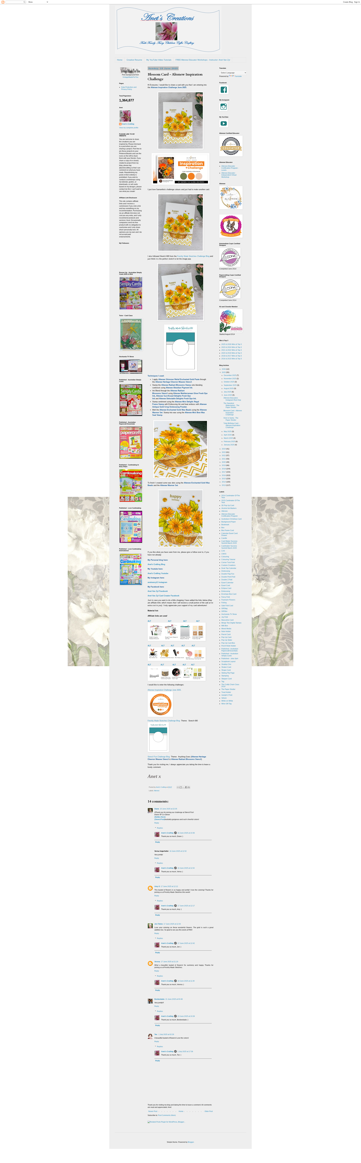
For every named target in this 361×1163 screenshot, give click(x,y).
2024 (224, 449)
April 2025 (228, 435)
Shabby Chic (226, 664)
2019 (224, 465)
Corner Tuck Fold (228, 562)
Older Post (209, 1111)
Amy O (157, 886)
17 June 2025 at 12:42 (186, 943)
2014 (224, 482)
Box (222, 528)
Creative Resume (134, 60)
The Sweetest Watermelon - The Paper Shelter (231, 405)
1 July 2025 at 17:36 (185, 1052)
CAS (223, 551)
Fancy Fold (225, 597)
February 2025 (229, 442)
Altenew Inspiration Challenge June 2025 (164, 690)
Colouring (225, 557)
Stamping (225, 676)
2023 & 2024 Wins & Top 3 (231, 347)
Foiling (224, 603)
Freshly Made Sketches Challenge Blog (193, 256)
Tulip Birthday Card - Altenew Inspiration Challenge (232, 425)
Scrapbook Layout (228, 661)
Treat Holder (226, 692)
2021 (224, 459)
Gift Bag (224, 608)
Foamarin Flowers (228, 600)
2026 (224, 369)
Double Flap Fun (227, 574)
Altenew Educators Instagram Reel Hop (232, 399)
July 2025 (228, 392)
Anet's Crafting (167, 833)
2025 (224, 372)
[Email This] (178, 787)
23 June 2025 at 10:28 (186, 1016)
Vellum (224, 698)
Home (119, 60)
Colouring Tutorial (228, 559)
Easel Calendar (227, 583)
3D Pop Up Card (227, 505)
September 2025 (230, 385)
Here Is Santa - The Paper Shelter (231, 419)
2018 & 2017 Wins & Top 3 (231, 356)
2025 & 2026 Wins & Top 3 (231, 344)
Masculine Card (227, 620)
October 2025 (229, 382)
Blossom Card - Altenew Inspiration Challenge (233, 413)
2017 (224, 472)
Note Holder (226, 631)
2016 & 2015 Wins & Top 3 (231, 359)
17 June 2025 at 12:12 (169, 886)
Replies (160, 828)
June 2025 (228, 395)
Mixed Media (226, 629)
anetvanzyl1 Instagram (157, 582)
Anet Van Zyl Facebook (158, 591)
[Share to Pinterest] (188, 787)
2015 (224, 479)
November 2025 (230, 379)
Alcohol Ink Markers (228, 508)
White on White (227, 701)
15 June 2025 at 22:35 (168, 809)
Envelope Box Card (228, 594)
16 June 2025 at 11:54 (186, 868)
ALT (150, 621)
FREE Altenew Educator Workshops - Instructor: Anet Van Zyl (203, 60)
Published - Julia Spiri (229, 659)
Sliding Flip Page (228, 673)
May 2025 (228, 431)
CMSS (223, 554)
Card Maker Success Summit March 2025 (229, 542)
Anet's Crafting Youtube (158, 573)
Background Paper (228, 522)
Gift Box (224, 611)
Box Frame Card (227, 530)
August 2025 (229, 388)
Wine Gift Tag (226, 704)
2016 (224, 475)
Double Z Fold (226, 580)
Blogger (191, 1142)
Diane (156, 809)
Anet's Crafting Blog (156, 564)
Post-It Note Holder (228, 646)
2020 (224, 462)
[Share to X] (183, 787)
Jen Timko (158, 924)
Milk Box (224, 626)
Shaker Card (226, 667)
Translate (238, 76)
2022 (224, 455)
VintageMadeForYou (130, 77)
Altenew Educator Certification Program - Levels (230, 168)
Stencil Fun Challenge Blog (159, 757)
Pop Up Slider (226, 640)
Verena (157, 962)
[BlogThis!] (180, 787)
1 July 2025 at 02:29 (166, 1034)
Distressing (225, 571)
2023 (224, 452)
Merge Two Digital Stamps (231, 623)
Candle (224, 538)
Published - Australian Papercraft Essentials (229, 650)
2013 (224, 485)
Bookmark (225, 525)
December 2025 (230, 375)
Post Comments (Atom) (167, 1115)
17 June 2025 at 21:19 (169, 962)
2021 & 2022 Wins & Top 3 (231, 350)
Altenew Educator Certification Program (229, 515)
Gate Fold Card (227, 606)
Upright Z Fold (226, 695)
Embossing (225, 591)
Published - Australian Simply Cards (229, 655)
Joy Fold (224, 617)
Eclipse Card (226, 588)
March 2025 (228, 438)
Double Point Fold (228, 577)
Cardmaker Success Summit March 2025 (229, 547)
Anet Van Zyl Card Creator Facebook (163, 596)
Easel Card (225, 585)
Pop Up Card (226, 637)
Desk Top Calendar (228, 568)
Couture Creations (228, 565)
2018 (224, 469)
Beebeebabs (159, 999)
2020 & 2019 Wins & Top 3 (231, 353)
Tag (222, 682)
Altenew (156, 790)
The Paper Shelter (228, 689)
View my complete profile (128, 128)
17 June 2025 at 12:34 (172, 924)
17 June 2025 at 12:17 (186, 906)
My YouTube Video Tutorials (158, 60)
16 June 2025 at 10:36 (186, 833)
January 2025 (229, 445)
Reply (156, 823)
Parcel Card (226, 634)
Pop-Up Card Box (228, 643)
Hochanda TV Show (229, 614)
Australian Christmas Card (231, 519)
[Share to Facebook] (186, 787)
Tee (156, 1034)
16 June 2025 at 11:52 (178, 851)
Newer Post (152, 1111)
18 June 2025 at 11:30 (186, 981)
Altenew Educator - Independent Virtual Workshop (228, 175)
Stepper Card (226, 679)
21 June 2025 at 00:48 (174, 999)
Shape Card (226, 670)
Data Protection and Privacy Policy (129, 88)
